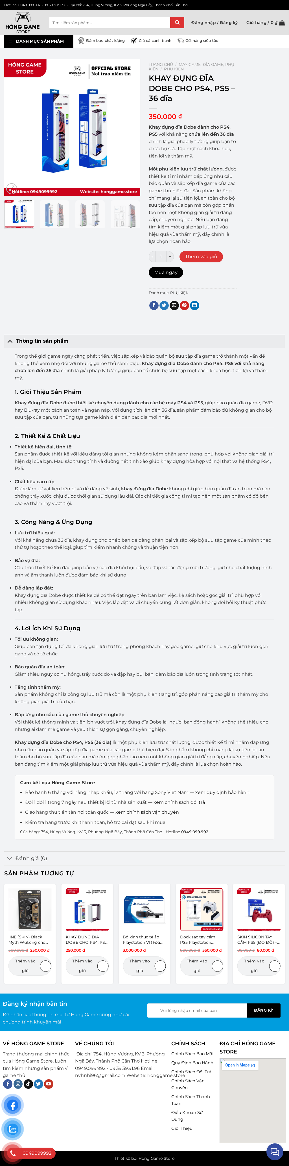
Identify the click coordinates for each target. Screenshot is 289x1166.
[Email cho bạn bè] (174, 305)
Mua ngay (166, 272)
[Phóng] (11, 188)
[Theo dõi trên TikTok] (28, 1084)
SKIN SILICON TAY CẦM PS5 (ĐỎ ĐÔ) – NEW (257, 939)
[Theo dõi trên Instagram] (18, 1084)
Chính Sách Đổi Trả (191, 1071)
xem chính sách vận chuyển (147, 812)
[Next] (130, 127)
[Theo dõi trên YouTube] (48, 1084)
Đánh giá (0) (31, 858)
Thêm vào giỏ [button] (25, 965)
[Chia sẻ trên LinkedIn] (194, 305)
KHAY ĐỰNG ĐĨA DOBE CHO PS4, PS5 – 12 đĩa (86, 939)
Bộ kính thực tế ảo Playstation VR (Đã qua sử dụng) (141, 939)
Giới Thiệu (181, 1128)
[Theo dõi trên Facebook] (7, 1084)
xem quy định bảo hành (222, 792)
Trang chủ (161, 64)
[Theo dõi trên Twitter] (38, 1084)
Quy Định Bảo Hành (192, 1062)
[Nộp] (177, 22)
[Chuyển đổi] (9, 341)
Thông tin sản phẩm (42, 341)
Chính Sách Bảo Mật (192, 1053)
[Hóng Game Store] (22, 22)
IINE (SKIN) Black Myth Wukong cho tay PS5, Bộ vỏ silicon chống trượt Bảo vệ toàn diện (29, 939)
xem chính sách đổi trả (179, 802)
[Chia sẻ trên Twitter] (164, 305)
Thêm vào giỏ (201, 256)
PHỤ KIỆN (174, 69)
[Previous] (14, 127)
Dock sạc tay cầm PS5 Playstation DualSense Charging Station (200, 939)
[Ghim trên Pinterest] (184, 305)
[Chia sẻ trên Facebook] (154, 305)
